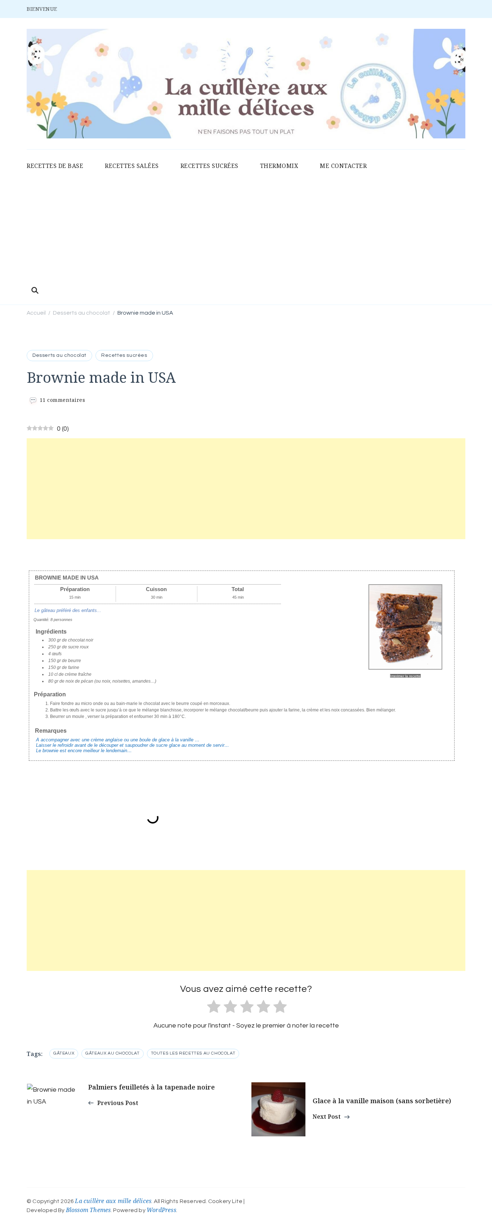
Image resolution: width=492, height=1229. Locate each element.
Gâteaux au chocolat (112, 1053)
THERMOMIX (279, 166)
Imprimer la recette (405, 676)
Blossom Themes (88, 1210)
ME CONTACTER (343, 166)
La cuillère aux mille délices (113, 1201)
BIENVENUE (42, 8)
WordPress (161, 1210)
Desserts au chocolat (59, 355)
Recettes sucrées (124, 355)
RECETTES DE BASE (55, 166)
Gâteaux (63, 1053)
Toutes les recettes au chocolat (193, 1053)
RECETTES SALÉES (132, 166)
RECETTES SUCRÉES (209, 166)
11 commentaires (62, 400)
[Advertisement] (246, 229)
